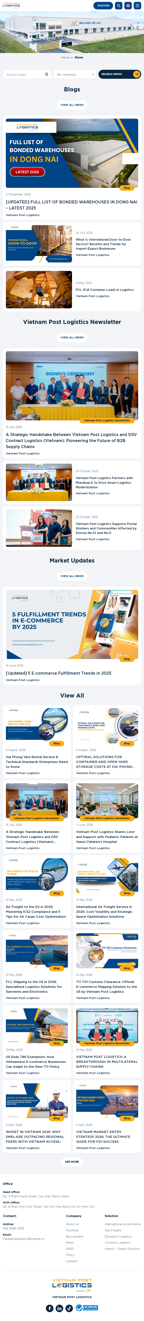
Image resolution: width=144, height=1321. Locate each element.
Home (65, 57)
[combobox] (74, 74)
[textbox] (75, 74)
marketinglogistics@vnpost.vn (23, 1239)
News (70, 1242)
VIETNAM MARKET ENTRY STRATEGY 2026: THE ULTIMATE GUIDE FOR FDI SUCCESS (103, 1136)
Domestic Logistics (118, 1236)
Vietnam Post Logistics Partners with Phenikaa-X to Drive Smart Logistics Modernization (104, 482)
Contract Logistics (117, 1242)
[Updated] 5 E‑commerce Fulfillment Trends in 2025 (58, 672)
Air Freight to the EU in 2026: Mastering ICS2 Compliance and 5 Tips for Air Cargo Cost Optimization (36, 911)
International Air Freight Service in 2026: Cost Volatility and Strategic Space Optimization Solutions (104, 911)
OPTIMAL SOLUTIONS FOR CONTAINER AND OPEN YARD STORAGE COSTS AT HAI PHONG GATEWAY (104, 761)
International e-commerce (123, 1224)
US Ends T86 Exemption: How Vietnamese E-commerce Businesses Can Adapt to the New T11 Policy (36, 1061)
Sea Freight (113, 1230)
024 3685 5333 (13, 1228)
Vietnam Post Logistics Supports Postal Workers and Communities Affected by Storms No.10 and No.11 (106, 528)
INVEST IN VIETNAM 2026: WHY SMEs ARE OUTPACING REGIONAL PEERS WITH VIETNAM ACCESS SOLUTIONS (35, 1136)
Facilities (72, 1230)
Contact (71, 1261)
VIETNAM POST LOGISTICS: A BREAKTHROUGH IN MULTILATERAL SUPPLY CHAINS (107, 1061)
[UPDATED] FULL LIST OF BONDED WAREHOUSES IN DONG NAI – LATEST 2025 (71, 204)
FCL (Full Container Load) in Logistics (105, 289)
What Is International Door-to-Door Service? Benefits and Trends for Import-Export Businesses (103, 243)
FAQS (70, 1248)
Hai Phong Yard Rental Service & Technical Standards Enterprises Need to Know (37, 761)
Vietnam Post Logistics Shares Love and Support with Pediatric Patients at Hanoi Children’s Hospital (107, 836)
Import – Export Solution (122, 1248)
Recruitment (74, 1236)
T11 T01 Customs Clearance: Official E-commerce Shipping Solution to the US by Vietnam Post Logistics (106, 986)
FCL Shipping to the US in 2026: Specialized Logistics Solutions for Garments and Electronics (34, 986)
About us (72, 1224)
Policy (70, 1255)
